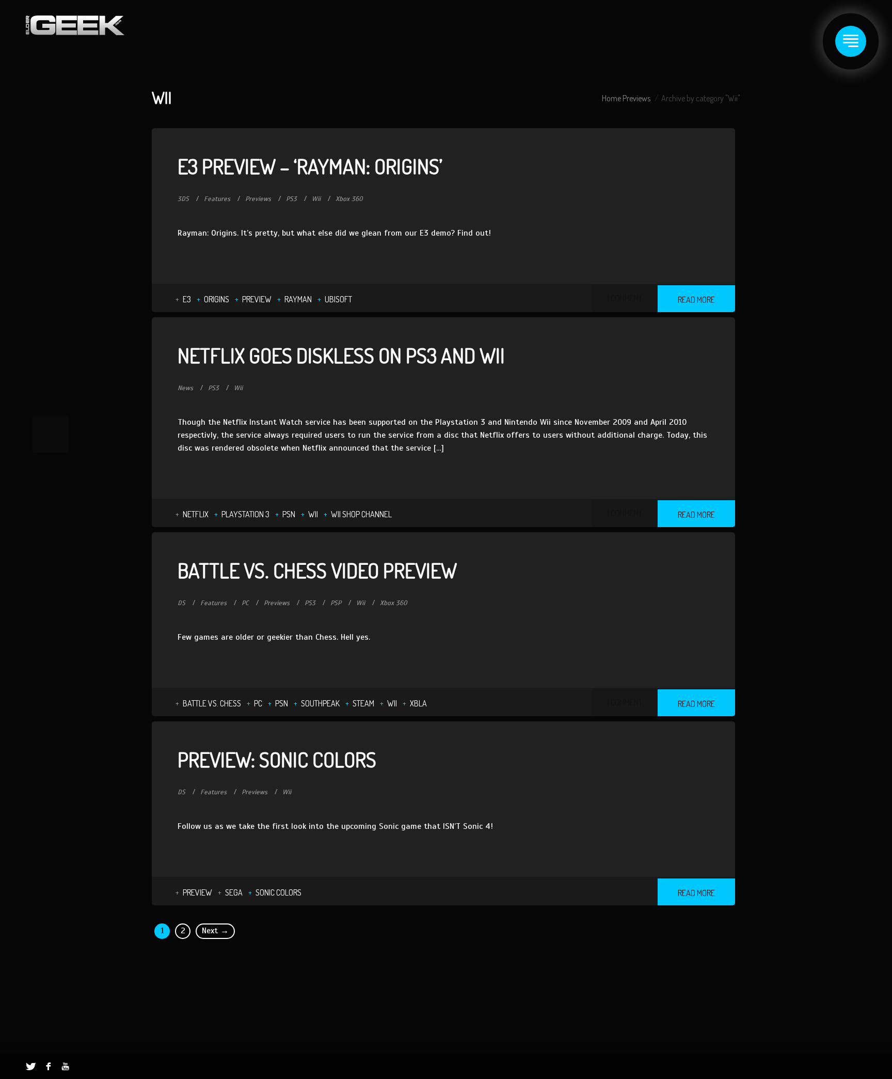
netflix (196, 514)
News (185, 388)
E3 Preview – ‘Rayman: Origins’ (310, 166)
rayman (298, 299)
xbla (418, 703)
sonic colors (278, 892)
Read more (696, 300)
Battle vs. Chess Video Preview (317, 570)
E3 (187, 299)
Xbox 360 (349, 199)
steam (363, 703)
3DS (183, 199)
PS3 (291, 199)
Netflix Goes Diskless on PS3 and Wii (341, 355)
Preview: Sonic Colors (277, 759)
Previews (636, 98)
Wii (316, 199)
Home (611, 98)
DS (181, 603)
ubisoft (338, 299)
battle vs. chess (212, 703)
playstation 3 (245, 514)
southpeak (320, 703)
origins (216, 299)
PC (245, 603)
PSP (335, 603)
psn (288, 514)
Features (217, 199)
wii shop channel (361, 514)
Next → (215, 931)
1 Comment (624, 298)
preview (257, 299)
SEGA (234, 892)
